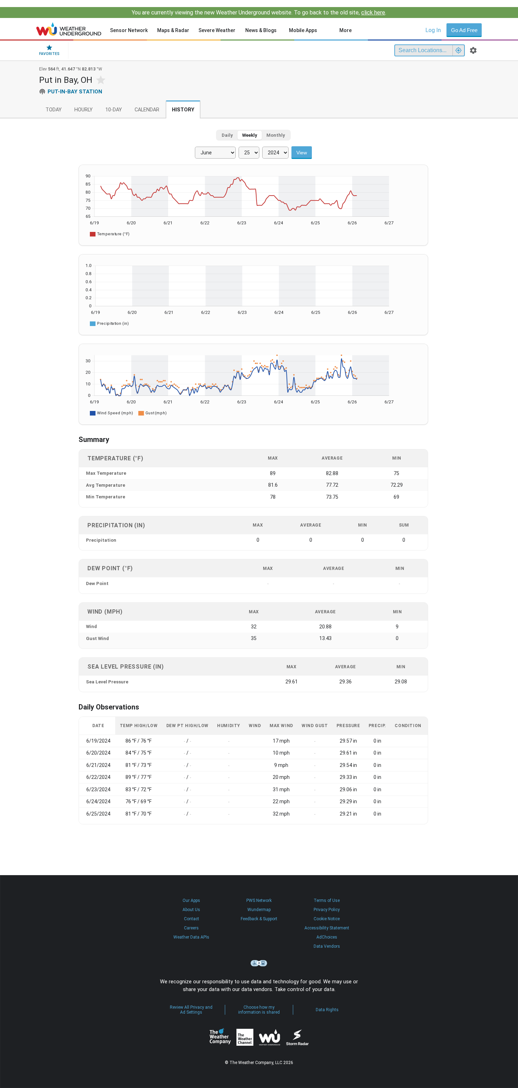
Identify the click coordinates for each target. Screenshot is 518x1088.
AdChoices (326, 937)
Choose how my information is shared (259, 1010)
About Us (191, 909)
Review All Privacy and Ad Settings (191, 1010)
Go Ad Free (464, 30)
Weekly (249, 135)
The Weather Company (220, 1037)
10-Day (113, 110)
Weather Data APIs (191, 937)
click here (373, 12)
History (183, 110)
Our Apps (191, 900)
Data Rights (327, 1009)
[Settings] (473, 50)
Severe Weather (216, 30)
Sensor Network (129, 30)
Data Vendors (327, 946)
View (301, 152)
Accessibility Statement (326, 928)
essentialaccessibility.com (259, 963)
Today (53, 110)
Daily (227, 135)
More (345, 30)
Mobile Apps (303, 30)
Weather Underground (269, 1037)
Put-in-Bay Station (75, 91)
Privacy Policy (327, 909)
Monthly (275, 135)
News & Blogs (261, 30)
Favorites (49, 53)
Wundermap (259, 909)
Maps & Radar (173, 30)
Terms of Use (327, 900)
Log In (433, 30)
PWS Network (259, 900)
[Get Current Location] (458, 50)
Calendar (147, 110)
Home (68, 29)
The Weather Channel (244, 1037)
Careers (191, 928)
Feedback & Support (259, 918)
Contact (191, 918)
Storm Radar (297, 1037)
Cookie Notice (327, 918)
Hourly (83, 110)
